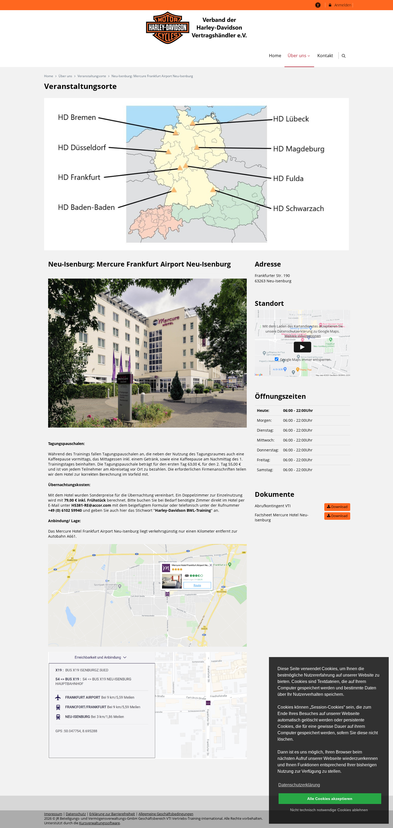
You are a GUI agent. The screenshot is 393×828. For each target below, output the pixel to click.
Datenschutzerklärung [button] (299, 785)
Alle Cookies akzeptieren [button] (329, 798)
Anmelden (342, 4)
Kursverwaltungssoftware (99, 823)
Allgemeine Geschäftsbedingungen (165, 814)
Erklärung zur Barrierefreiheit (112, 814)
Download (339, 506)
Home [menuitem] (275, 55)
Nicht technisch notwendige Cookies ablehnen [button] (329, 810)
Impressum (53, 814)
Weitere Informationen (302, 336)
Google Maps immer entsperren (305, 359)
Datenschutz (76, 814)
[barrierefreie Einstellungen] (318, 4)
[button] (344, 56)
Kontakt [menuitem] (325, 55)
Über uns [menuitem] (297, 55)
